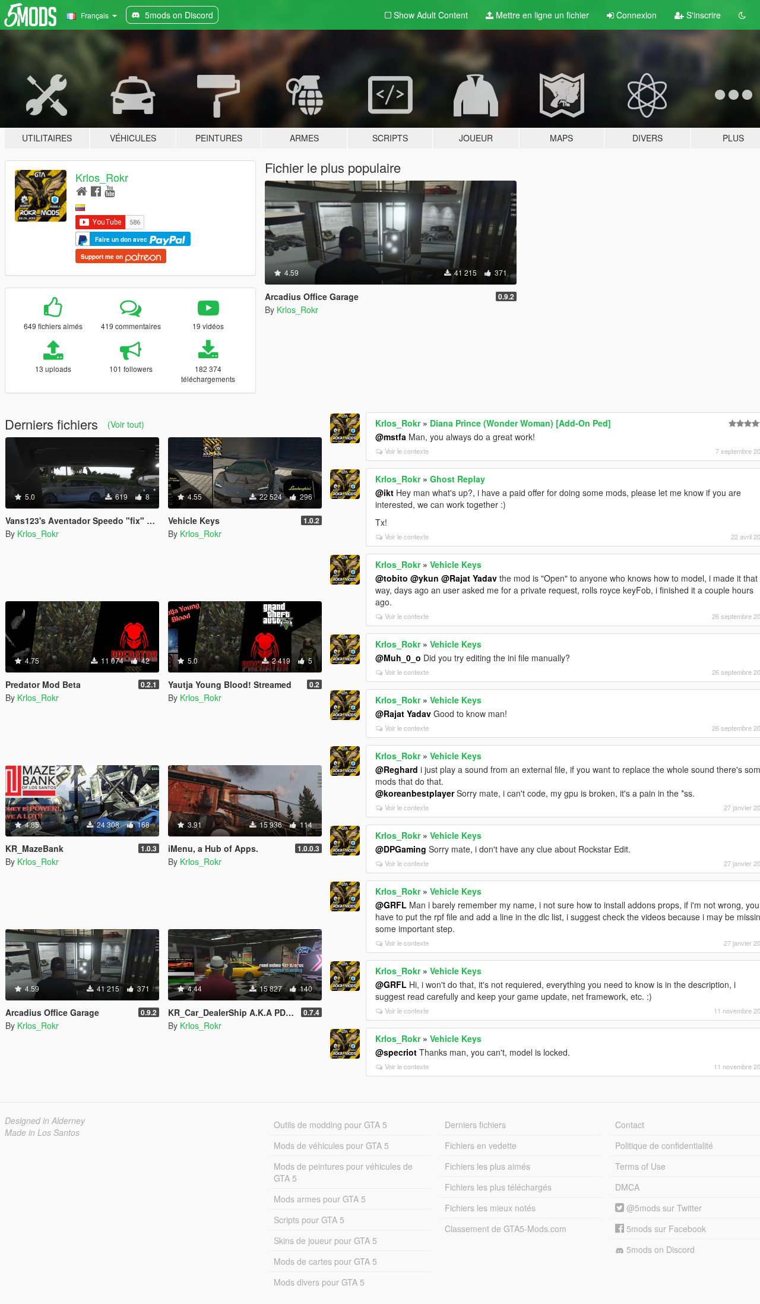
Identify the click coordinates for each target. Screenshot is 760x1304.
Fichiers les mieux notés (490, 1208)
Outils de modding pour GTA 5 (330, 1125)
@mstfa (390, 437)
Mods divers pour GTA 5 (319, 1282)
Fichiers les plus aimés (487, 1166)
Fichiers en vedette (481, 1145)
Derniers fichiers (475, 1125)
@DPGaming (400, 849)
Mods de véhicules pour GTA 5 (331, 1145)
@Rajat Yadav (469, 578)
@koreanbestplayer (414, 793)
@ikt (384, 492)
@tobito (391, 578)
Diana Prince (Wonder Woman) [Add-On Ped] (520, 423)
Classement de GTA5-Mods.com (505, 1228)
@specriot (396, 1052)
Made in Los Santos (42, 1132)
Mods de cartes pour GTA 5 (325, 1261)
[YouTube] (109, 190)
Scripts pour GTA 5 (309, 1220)
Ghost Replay (457, 479)
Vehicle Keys (456, 564)
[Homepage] (81, 190)
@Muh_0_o (398, 658)
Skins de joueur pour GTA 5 (325, 1240)
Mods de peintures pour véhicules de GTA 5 (343, 1172)
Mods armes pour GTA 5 (320, 1199)
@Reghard (396, 769)
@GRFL (391, 905)
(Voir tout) (125, 424)
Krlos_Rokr (101, 177)
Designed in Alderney (45, 1120)
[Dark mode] (742, 15)
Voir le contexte (407, 451)
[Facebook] (96, 190)
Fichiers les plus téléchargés (498, 1187)
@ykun (424, 578)
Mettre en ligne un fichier (541, 15)
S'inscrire (702, 15)
